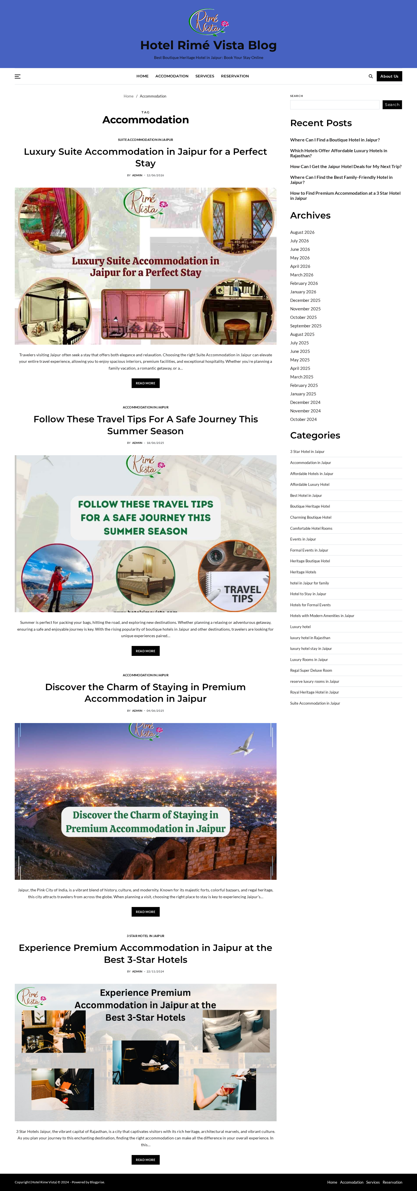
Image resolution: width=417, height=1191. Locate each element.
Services (204, 76)
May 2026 (300, 257)
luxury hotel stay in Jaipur (311, 649)
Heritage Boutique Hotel (310, 561)
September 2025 (306, 325)
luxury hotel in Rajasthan (310, 638)
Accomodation (172, 76)
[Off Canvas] (17, 77)
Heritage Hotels (303, 572)
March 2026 (301, 274)
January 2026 (303, 291)
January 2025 (303, 393)
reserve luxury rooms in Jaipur (314, 681)
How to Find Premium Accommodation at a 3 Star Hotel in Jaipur (345, 195)
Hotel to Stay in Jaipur (308, 594)
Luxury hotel (300, 627)
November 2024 (305, 410)
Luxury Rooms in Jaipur (309, 660)
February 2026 (304, 283)
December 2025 (305, 300)
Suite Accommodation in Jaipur (145, 139)
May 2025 (300, 359)
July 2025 (299, 342)
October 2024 (303, 419)
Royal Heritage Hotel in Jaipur (314, 692)
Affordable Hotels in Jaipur (311, 474)
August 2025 (302, 334)
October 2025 (303, 317)
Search (296, 96)
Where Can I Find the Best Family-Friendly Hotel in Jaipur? (341, 180)
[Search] (371, 76)
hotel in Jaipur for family (309, 583)
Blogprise (97, 1182)
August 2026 (302, 232)
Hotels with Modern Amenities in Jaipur (322, 616)
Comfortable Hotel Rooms (311, 528)
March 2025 (301, 376)
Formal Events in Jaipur (309, 550)
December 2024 (305, 402)
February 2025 (304, 385)
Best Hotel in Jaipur (306, 495)
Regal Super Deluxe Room (311, 670)
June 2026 (300, 249)
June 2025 (300, 351)
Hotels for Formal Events (310, 605)
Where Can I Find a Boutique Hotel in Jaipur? (335, 139)
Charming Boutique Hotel (310, 517)
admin (137, 175)
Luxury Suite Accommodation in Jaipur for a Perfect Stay (145, 157)
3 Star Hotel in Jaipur (145, 935)
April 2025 (300, 368)
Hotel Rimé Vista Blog (208, 45)
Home (142, 76)
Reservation (235, 76)
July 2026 (299, 240)
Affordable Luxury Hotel (309, 484)
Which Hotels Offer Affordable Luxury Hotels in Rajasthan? (338, 153)
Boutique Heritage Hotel (310, 506)
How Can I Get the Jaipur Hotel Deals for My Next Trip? (346, 166)
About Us (389, 76)
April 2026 (300, 266)
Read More (145, 383)
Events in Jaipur (303, 539)
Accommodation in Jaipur (146, 407)
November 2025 (305, 308)
